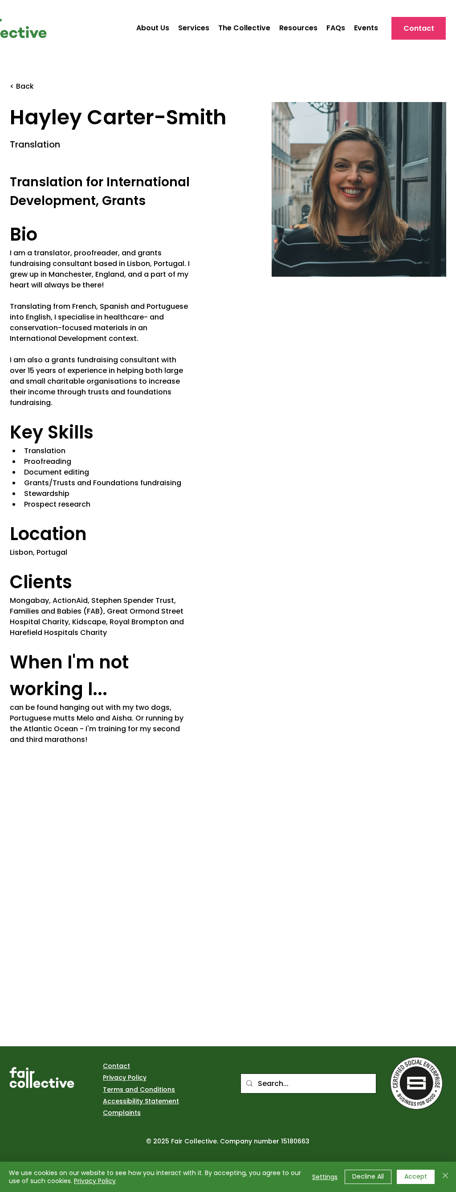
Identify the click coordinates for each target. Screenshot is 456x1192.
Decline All (368, 1176)
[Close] (445, 1177)
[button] (298, 28)
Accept (415, 1176)
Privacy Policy (95, 1180)
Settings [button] (325, 1176)
